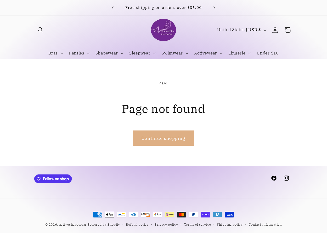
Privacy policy (166, 224)
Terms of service (197, 224)
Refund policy (137, 224)
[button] (40, 30)
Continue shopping (163, 138)
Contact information (265, 224)
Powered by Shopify (104, 224)
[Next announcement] (214, 7)
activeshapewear (73, 224)
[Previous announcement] (112, 7)
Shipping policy (230, 224)
